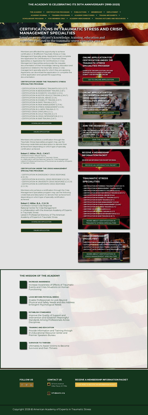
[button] (36, 12)
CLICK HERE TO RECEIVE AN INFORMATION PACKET (96, 385)
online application (41, 132)
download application (41, 123)
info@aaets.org (58, 393)
